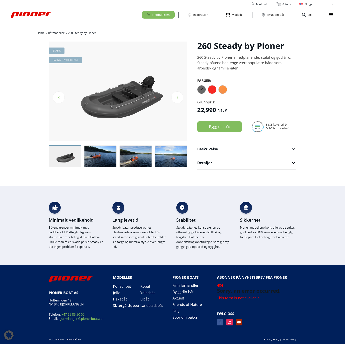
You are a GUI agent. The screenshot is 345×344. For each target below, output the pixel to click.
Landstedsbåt (151, 305)
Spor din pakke (184, 317)
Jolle (116, 293)
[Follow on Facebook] (220, 322)
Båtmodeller (56, 33)
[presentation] (59, 97)
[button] (316, 4)
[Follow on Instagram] (229, 322)
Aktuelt (178, 298)
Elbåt (144, 299)
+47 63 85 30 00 (72, 314)
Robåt (145, 286)
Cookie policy (289, 339)
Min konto (262, 4)
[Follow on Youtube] (239, 322)
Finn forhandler (185, 285)
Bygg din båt (219, 126)
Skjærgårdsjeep (126, 305)
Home (41, 33)
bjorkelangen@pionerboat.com (81, 318)
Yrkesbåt (147, 293)
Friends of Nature (187, 304)
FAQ (175, 311)
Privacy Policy (271, 339)
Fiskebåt (120, 299)
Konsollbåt (122, 286)
